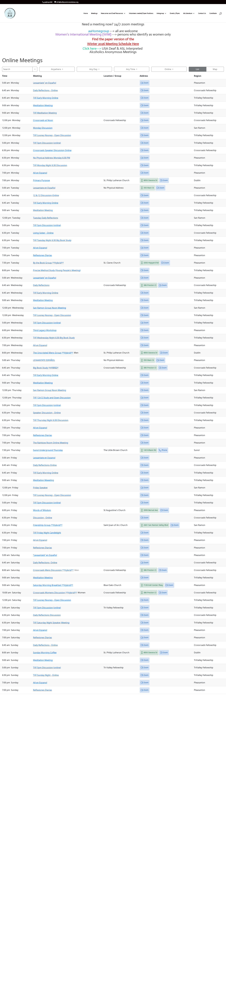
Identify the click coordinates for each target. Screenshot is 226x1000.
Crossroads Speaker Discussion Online (52, 150)
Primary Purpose (41, 180)
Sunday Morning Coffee (44, 652)
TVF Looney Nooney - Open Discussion (52, 135)
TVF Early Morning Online (45, 97)
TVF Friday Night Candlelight (47, 532)
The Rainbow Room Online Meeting (50, 442)
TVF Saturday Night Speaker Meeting (51, 622)
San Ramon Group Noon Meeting (49, 307)
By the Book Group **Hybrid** (48, 262)
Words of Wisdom (42, 510)
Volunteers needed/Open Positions (141, 13)
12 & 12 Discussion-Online (46, 195)
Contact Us (202, 13)
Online (168, 69)
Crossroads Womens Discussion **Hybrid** (55, 592)
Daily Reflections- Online (45, 562)
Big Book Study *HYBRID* (45, 367)
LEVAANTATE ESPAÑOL (44, 360)
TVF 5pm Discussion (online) (47, 142)
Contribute (213, 13)
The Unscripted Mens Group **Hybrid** (53, 352)
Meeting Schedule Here (122, 44)
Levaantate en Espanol (44, 457)
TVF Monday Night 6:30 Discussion (50, 165)
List (197, 69)
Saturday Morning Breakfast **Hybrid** (53, 585)
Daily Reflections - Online (45, 90)
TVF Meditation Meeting (45, 112)
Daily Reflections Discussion (47, 615)
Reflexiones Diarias (42, 255)
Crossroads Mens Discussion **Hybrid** (53, 570)
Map (215, 69)
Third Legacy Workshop (44, 330)
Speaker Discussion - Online (47, 412)
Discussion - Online (42, 517)
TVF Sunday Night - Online (46, 675)
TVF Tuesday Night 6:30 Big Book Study (52, 240)
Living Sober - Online (43, 232)
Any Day (93, 69)
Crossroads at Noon (43, 120)
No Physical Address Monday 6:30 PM (51, 157)
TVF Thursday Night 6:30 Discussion (50, 420)
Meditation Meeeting (43, 480)
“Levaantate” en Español (45, 555)
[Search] (34, 69)
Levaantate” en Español (44, 82)
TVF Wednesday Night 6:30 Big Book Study (54, 337)
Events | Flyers (175, 13)
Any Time (130, 69)
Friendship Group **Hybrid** (47, 525)
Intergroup (160, 13)
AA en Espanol (40, 172)
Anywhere (56, 69)
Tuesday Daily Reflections (45, 217)
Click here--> (92, 48)
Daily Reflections (41, 285)
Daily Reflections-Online (45, 465)
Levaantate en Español (44, 187)
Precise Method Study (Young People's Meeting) (57, 270)
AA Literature (187, 13)
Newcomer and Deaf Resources (112, 13)
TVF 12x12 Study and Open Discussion (52, 397)
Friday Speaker (40, 487)
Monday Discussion (42, 127)
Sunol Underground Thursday (48, 450)
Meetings (94, 13)
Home (86, 13)
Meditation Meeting (43, 105)
